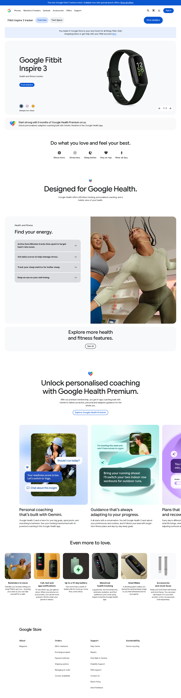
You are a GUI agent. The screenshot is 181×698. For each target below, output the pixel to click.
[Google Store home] (9, 11)
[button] (148, 10)
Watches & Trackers (32, 10)
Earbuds (46, 10)
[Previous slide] (159, 108)
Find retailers (153, 20)
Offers (69, 10)
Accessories (58, 10)
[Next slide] (170, 108)
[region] (90, 476)
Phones (17, 10)
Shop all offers (126, 2)
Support (77, 10)
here (114, 34)
